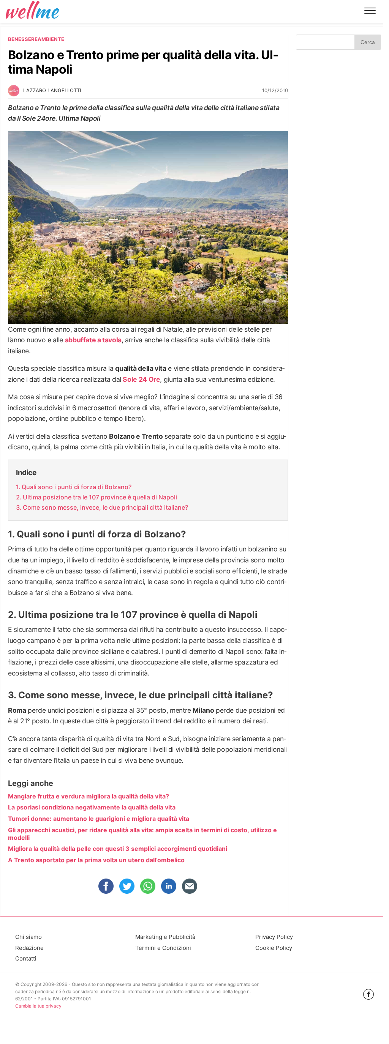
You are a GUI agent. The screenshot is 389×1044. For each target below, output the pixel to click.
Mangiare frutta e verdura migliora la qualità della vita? (88, 796)
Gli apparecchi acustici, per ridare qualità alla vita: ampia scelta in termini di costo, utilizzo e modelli (142, 833)
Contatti (25, 958)
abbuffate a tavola (93, 340)
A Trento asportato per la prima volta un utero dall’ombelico (96, 860)
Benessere (23, 39)
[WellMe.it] (32, 11)
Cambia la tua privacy (38, 1006)
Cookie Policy (273, 947)
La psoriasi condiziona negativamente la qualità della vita (92, 807)
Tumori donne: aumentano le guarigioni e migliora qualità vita (98, 818)
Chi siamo (28, 936)
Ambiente (51, 39)
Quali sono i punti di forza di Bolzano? (76, 487)
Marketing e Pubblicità (165, 936)
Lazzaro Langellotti (52, 90)
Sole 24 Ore (141, 379)
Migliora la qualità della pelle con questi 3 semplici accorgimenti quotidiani (117, 848)
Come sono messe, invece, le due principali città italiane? (105, 507)
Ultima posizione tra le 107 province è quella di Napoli (100, 497)
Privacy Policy (274, 936)
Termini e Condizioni (163, 947)
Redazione (29, 947)
